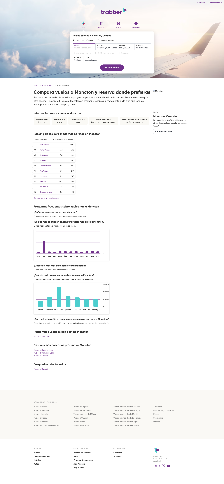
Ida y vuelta (80, 40)
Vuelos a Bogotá (81, 406)
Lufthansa (43, 176)
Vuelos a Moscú (40, 418)
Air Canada (44, 155)
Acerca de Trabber (82, 452)
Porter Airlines (45, 150)
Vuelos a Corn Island (82, 410)
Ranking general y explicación (46, 198)
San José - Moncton (42, 336)
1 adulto (77, 60)
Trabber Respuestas (83, 460)
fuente (155, 112)
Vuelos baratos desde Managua (126, 410)
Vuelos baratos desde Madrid (125, 414)
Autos (36, 464)
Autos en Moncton (163, 131)
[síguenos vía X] (163, 467)
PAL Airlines (44, 171)
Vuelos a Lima (79, 421)
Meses (156, 414)
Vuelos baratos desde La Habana (127, 418)
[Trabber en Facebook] (159, 467)
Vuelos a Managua (81, 425)
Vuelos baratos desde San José (126, 406)
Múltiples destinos (107, 40)
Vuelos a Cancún (81, 418)
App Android (79, 464)
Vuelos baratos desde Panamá (126, 425)
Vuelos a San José (41, 410)
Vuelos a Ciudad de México (85, 414)
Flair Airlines (44, 145)
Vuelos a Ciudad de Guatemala (46, 425)
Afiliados (117, 456)
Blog (76, 456)
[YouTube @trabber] (168, 467)
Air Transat (44, 187)
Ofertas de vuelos (42, 456)
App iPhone (79, 467)
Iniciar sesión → (216, 3)
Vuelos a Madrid (40, 406)
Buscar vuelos (112, 67)
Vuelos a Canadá (41, 369)
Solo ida (92, 40)
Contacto (117, 452)
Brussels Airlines (46, 192)
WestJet (43, 181)
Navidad (156, 421)
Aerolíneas (157, 406)
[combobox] (84, 46)
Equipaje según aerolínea (163, 410)
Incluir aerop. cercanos (83, 53)
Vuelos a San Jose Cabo (44, 353)
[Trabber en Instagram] (155, 467)
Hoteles (37, 460)
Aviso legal (157, 461)
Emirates (43, 160)
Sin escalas (125, 53)
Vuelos (37, 452)
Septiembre (158, 418)
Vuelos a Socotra (41, 355)
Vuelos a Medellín (41, 414)
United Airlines (45, 166)
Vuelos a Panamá (41, 421)
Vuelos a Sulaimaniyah (43, 350)
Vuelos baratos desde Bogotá (125, 421)
